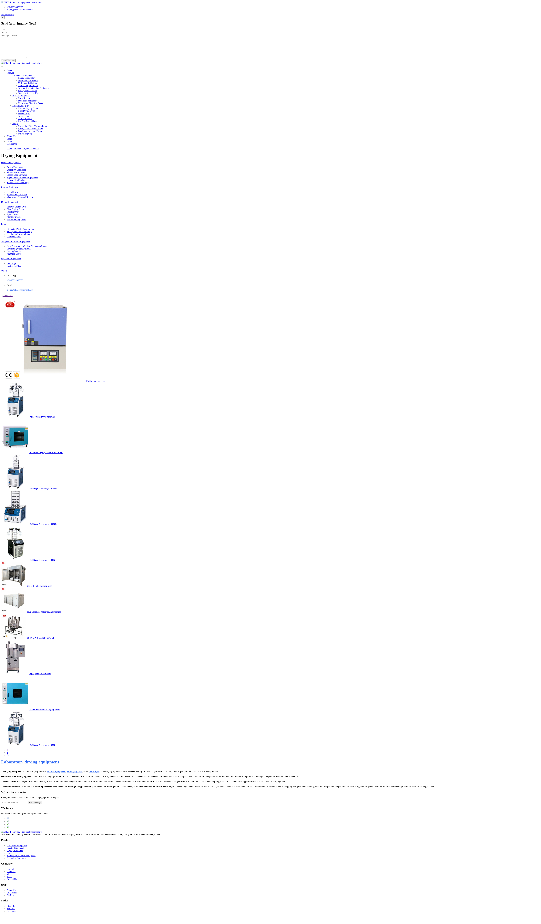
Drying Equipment (31, 148)
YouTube (11, 908)
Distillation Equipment (17, 845)
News (9, 141)
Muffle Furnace (25, 118)
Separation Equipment (16, 858)
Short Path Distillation (28, 80)
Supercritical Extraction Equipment (33, 88)
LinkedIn (11, 906)
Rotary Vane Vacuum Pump (30, 128)
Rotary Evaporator (26, 78)
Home (9, 70)
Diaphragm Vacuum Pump (30, 131)
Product (10, 73)
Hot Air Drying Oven (27, 121)
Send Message (7, 14)
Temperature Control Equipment (21, 855)
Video (9, 139)
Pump (9, 853)
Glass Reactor (24, 98)
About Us (11, 136)
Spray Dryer (23, 116)
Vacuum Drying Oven (28, 108)
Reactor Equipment (15, 848)
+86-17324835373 (15, 7)
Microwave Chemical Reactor (31, 103)
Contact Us (12, 144)
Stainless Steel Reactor (28, 101)
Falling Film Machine (27, 90)
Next (9, 755)
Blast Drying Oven (26, 111)
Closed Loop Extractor (28, 85)
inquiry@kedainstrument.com (20, 9)
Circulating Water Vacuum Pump (32, 126)
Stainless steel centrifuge (29, 93)
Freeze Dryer (24, 113)
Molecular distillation (27, 83)
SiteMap (10, 895)
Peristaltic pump (25, 134)
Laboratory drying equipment (30, 761)
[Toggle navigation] (2, 66)
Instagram (11, 911)
